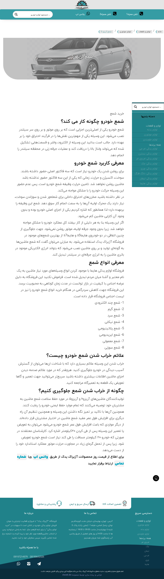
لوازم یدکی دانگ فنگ (146, 173)
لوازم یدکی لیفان (148, 178)
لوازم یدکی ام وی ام (146, 158)
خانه (160, 31)
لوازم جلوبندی (150, 139)
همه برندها (155, 145)
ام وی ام (145, 542)
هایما (147, 564)
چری (147, 560)
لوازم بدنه (152, 129)
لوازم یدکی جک (149, 163)
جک (147, 546)
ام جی (146, 555)
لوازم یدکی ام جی (148, 149)
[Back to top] (156, 478)
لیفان (146, 551)
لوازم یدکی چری (149, 168)
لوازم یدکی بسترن (147, 153)
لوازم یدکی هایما (148, 183)
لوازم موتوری (125, 31)
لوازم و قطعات (144, 31)
